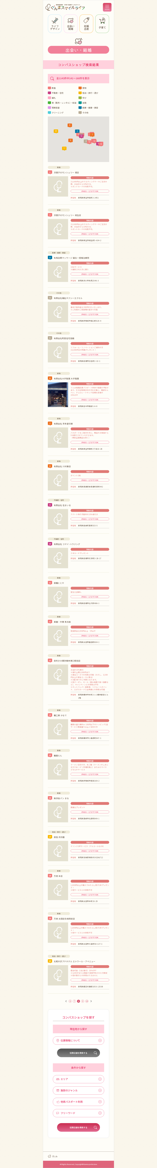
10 (87, 1001)
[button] (77, 132)
